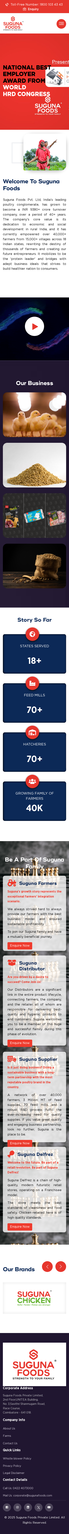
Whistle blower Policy (17, 1459)
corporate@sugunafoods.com (32, 1496)
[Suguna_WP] (13, 23)
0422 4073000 (23, 1488)
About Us (9, 1429)
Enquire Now (20, 945)
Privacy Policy (12, 1466)
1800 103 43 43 (51, 4)
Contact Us (10, 1443)
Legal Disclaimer (13, 1473)
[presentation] (47, 1266)
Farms (7, 1436)
